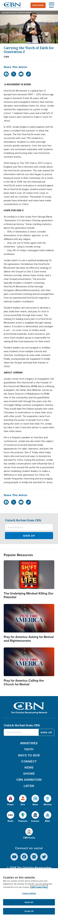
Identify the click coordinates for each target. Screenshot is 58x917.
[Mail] (21, 74)
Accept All (29, 911)
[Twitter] (13, 74)
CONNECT (29, 761)
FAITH (28, 749)
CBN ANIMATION (29, 779)
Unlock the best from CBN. (23, 520)
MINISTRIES (29, 743)
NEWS (29, 767)
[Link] (28, 74)
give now (38, 5)
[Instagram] (34, 857)
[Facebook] (6, 74)
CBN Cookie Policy (39, 887)
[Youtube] (14, 857)
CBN (6, 56)
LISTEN (29, 786)
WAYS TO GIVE (29, 755)
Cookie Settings (29, 893)
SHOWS (29, 773)
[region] (29, 892)
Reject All (29, 902)
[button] (50, 5)
